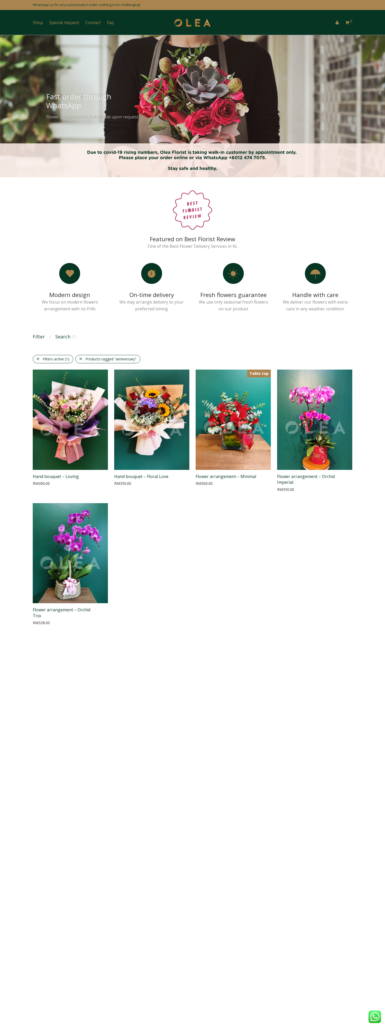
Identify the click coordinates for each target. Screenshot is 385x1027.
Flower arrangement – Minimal (226, 476)
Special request (64, 22)
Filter (39, 336)
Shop (38, 22)
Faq (110, 22)
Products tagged (110, 358)
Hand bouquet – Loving (56, 476)
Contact (93, 22)
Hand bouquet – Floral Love (141, 476)
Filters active (56, 358)
